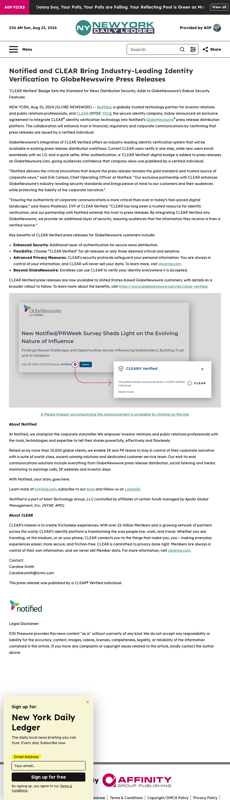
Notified (104, 107)
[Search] (182, 49)
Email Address (26, 756)
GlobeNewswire (160, 119)
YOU (106, 113)
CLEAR (82, 113)
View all (219, 7)
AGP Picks (14, 7)
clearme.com (179, 550)
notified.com (45, 489)
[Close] (88, 702)
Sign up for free (48, 777)
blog (91, 489)
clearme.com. (169, 264)
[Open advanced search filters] (193, 49)
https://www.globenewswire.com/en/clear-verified (163, 286)
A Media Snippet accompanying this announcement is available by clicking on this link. (115, 414)
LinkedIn (132, 489)
